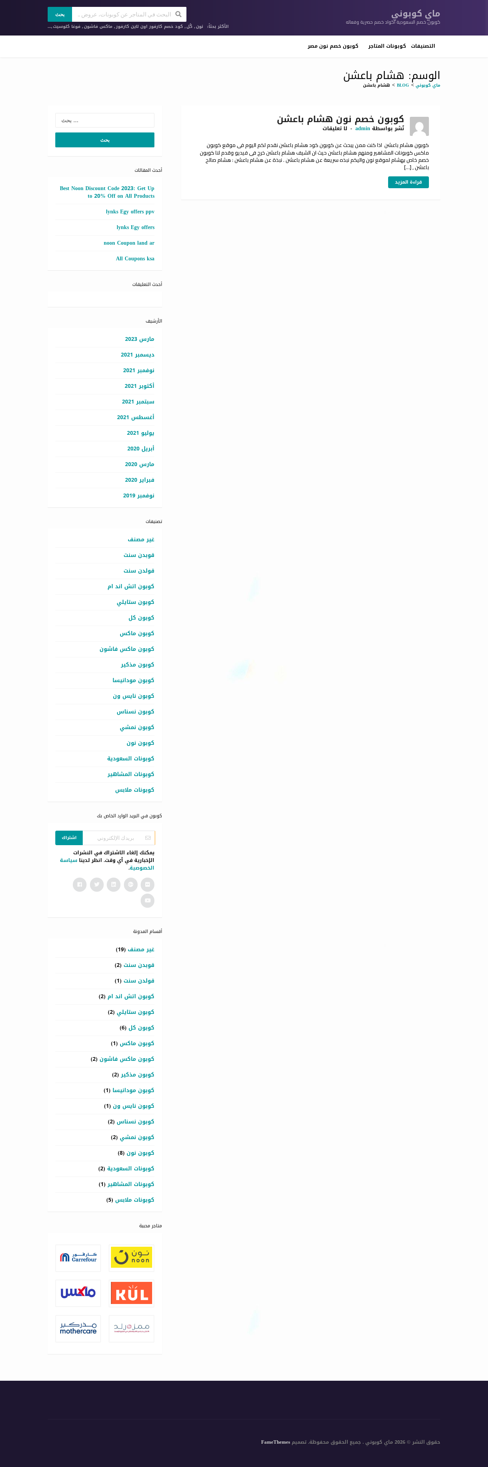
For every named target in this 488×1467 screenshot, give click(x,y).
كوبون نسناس (135, 712)
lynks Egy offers (135, 227)
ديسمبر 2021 (137, 355)
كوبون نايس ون (133, 696)
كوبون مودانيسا (133, 680)
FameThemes (275, 1442)
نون (199, 27)
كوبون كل (141, 618)
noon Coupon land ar (129, 243)
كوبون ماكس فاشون (127, 649)
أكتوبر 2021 (139, 386)
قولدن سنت (139, 571)
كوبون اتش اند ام (131, 586)
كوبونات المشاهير (131, 774)
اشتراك (69, 838)
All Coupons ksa (135, 258)
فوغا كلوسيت (66, 27)
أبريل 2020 (140, 449)
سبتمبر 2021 (138, 402)
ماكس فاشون (98, 27)
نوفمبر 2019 (138, 496)
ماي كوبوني (415, 14)
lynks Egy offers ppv (130, 212)
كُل (189, 27)
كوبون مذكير (137, 665)
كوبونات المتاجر (387, 46)
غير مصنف (141, 539)
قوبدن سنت (139, 555)
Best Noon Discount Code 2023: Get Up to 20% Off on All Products (107, 192)
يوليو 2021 (140, 433)
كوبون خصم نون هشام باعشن (340, 119)
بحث (60, 14)
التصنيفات (423, 46)
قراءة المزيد (408, 182)
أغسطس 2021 (135, 417)
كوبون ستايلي (135, 602)
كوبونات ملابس (134, 790)
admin (362, 128)
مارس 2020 (139, 464)
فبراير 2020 (139, 480)
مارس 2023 (139, 339)
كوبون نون (140, 743)
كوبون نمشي (137, 727)
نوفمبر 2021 (138, 370)
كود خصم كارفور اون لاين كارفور (149, 27)
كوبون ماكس (137, 633)
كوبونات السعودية (130, 759)
